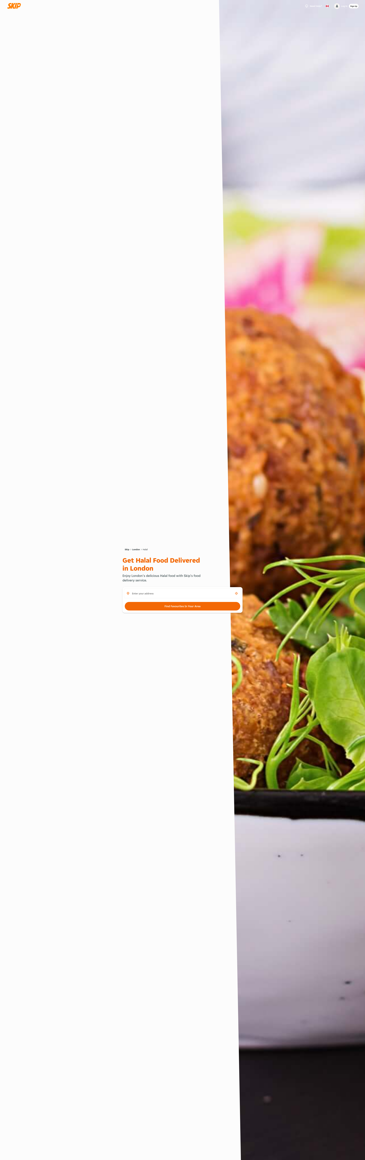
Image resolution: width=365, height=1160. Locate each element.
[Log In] (337, 6)
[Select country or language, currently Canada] (327, 6)
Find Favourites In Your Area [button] (182, 606)
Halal (145, 549)
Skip (127, 549)
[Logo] (15, 6)
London (136, 549)
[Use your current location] (236, 593)
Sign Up (353, 6)
